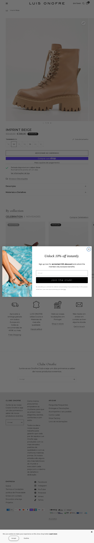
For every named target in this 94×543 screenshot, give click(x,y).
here (64, 289)
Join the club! (62, 280)
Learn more (53, 534)
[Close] (92, 532)
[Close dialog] (89, 249)
